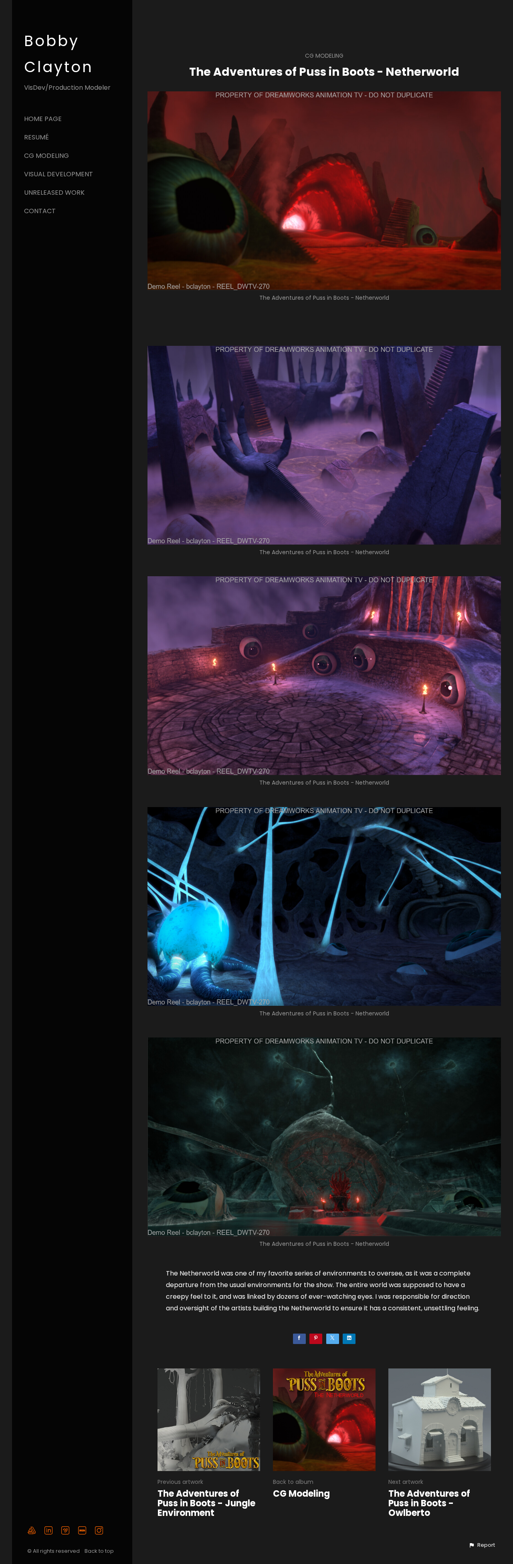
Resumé (36, 137)
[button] (481, 1545)
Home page (43, 118)
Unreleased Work (54, 192)
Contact (40, 211)
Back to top (100, 1551)
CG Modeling (46, 155)
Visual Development (58, 174)
